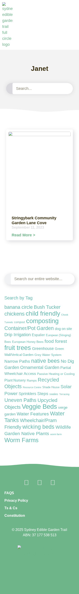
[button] (75, 45)
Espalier (38, 335)
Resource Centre (32, 387)
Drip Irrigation (17, 334)
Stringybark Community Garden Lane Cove (34, 220)
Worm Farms (21, 440)
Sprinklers (27, 394)
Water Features (33, 413)
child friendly (43, 313)
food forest (56, 341)
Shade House (50, 387)
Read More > (23, 235)
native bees (45, 361)
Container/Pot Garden (29, 328)
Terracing (64, 394)
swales (53, 394)
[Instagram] (39, 482)
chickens (14, 314)
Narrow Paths (17, 361)
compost (19, 322)
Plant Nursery (15, 380)
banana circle (18, 307)
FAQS (9, 493)
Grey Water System (47, 355)
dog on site (63, 329)
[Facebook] (26, 482)
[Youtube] (52, 482)
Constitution (14, 515)
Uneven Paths (20, 400)
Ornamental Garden (39, 367)
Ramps (32, 380)
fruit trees (17, 347)
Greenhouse (43, 348)
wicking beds (38, 427)
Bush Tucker (47, 307)
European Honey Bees (27, 341)
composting (42, 320)
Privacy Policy (16, 500)
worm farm (56, 434)
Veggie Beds (39, 406)
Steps (42, 393)
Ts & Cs (10, 508)
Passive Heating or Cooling (56, 374)
